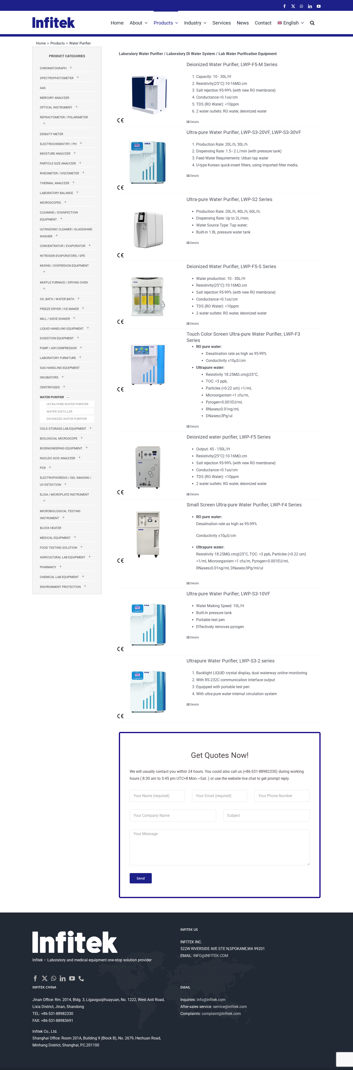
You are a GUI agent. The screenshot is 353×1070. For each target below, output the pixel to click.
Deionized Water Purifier (67, 419)
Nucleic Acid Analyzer (57, 458)
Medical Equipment (55, 538)
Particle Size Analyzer (58, 163)
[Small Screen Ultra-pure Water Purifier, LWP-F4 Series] (147, 533)
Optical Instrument (56, 107)
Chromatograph (53, 68)
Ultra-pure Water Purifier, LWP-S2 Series (229, 199)
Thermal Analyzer (54, 183)
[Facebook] (35, 978)
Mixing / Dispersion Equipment (64, 265)
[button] (312, 22)
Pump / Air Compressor (58, 348)
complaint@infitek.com (221, 1013)
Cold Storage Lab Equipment (63, 428)
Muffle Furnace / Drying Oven (64, 282)
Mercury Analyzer (54, 98)
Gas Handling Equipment (60, 368)
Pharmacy (48, 567)
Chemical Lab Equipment (59, 577)
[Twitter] (45, 978)
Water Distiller (59, 411)
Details (194, 122)
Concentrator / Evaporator (62, 246)
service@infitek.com (230, 1006)
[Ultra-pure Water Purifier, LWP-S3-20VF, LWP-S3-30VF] (147, 160)
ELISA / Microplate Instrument (64, 494)
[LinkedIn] (63, 978)
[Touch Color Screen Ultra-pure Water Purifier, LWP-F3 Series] (147, 362)
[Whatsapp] (53, 978)
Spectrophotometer (56, 78)
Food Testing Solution (58, 547)
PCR (43, 468)
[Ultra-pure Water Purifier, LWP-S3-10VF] (147, 622)
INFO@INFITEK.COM (210, 955)
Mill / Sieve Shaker (55, 319)
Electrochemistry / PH (58, 144)
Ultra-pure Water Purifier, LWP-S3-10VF (228, 594)
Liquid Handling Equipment (62, 328)
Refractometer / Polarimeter (64, 117)
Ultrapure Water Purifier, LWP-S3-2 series (230, 661)
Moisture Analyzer (55, 153)
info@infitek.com (211, 999)
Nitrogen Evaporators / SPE (62, 256)
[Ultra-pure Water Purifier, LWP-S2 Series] (147, 227)
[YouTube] (72, 978)
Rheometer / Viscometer (59, 173)
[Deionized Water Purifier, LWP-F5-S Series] (147, 294)
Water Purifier (52, 397)
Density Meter (51, 134)
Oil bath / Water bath (57, 299)
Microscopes (50, 202)
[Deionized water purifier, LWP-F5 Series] (147, 465)
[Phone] (81, 978)
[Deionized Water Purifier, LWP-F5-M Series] (147, 92)
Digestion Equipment (57, 338)
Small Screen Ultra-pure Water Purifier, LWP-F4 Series (244, 505)
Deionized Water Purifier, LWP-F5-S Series (231, 266)
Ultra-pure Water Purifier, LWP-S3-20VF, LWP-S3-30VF (244, 132)
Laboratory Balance (56, 193)
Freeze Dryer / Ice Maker (59, 309)
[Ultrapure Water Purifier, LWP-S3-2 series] (147, 689)
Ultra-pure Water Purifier (67, 404)
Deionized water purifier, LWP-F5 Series (229, 437)
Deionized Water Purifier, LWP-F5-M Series (232, 64)
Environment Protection (60, 587)
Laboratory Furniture (58, 358)
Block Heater (50, 528)
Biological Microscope (58, 438)
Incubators (49, 377)
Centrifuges (50, 387)
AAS (43, 88)
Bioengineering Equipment (61, 448)
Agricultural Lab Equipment (62, 557)
